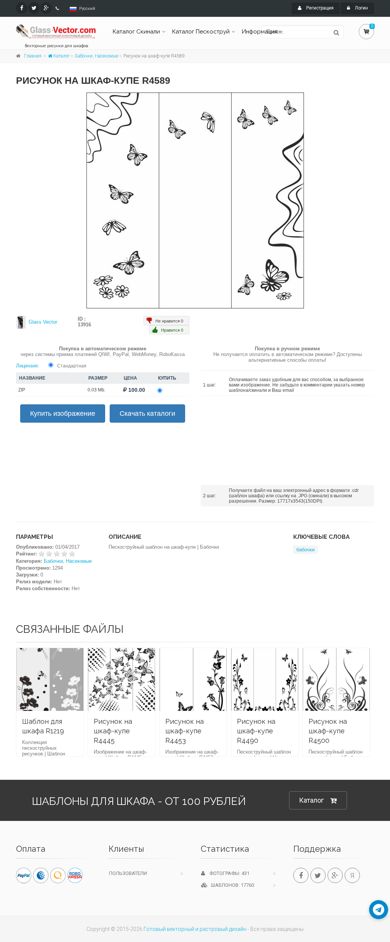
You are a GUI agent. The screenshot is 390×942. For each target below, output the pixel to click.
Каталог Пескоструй (201, 31)
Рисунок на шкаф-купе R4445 (113, 730)
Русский (87, 8)
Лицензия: (27, 366)
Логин (361, 8)
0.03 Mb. (96, 390)
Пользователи (128, 873)
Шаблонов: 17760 (231, 885)
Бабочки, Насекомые (96, 56)
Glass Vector (43, 322)
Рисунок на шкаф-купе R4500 (327, 730)
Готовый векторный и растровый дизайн (195, 929)
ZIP (21, 390)
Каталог (61, 56)
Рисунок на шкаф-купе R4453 (184, 730)
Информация (260, 31)
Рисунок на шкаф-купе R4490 (256, 730)
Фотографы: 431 (227, 873)
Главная (33, 56)
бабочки (305, 549)
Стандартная (71, 366)
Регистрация (319, 8)
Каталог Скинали (136, 31)
